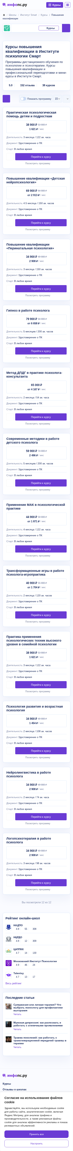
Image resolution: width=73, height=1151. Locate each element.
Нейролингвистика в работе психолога (28, 774)
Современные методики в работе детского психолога (32, 440)
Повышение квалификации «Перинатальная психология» (30, 246)
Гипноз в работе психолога (28, 310)
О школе (19, 28)
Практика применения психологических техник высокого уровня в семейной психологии (33, 640)
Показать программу (39, 98)
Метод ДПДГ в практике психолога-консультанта (34, 374)
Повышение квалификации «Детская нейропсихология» (35, 180)
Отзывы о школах (14, 1089)
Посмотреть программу (37, 163)
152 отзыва (27, 85)
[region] (36, 1121)
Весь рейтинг (13, 983)
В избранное (10, 156)
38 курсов (48, 85)
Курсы (51, 28)
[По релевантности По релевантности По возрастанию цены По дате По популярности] (66, 98)
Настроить (36, 1143)
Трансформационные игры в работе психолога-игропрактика (35, 572)
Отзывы (32, 28)
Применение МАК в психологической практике (35, 506)
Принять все (36, 1134)
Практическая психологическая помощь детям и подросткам (31, 114)
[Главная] (4, 15)
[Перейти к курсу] (41, 156)
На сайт (66, 28)
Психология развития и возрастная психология (34, 708)
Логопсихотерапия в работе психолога (28, 840)
